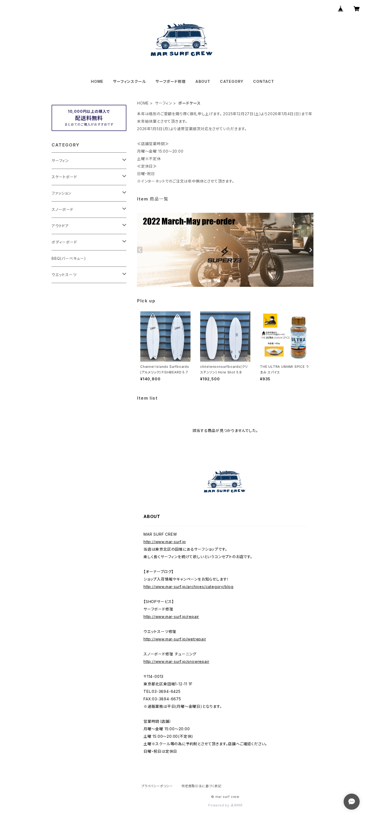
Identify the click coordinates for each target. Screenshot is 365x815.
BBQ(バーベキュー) (69, 258)
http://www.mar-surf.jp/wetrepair (174, 639)
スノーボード (62, 209)
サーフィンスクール (129, 81)
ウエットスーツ (64, 274)
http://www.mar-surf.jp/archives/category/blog (188, 586)
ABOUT (202, 81)
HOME (97, 81)
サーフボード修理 (170, 81)
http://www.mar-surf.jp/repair (171, 616)
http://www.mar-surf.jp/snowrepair (176, 661)
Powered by (219, 805)
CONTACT (263, 81)
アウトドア (60, 225)
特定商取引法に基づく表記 (201, 786)
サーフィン (163, 103)
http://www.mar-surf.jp (164, 541)
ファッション (61, 193)
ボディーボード (64, 242)
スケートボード (64, 177)
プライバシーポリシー (157, 786)
